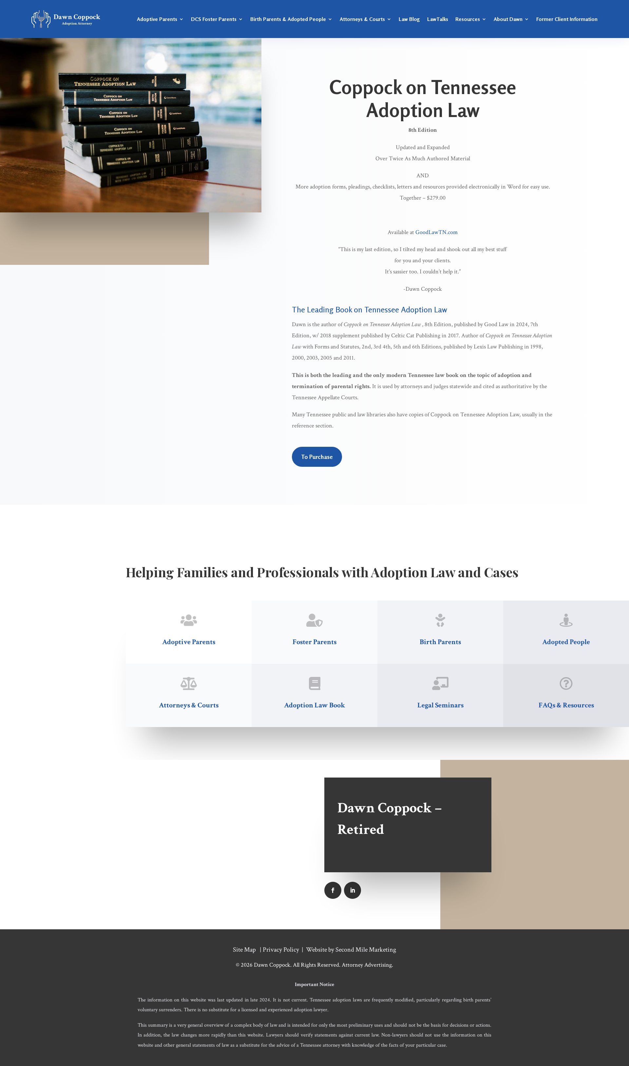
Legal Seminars (440, 705)
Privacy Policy (281, 949)
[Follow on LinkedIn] (352, 890)
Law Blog (409, 19)
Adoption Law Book (314, 705)
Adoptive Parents (157, 19)
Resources (467, 19)
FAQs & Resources (566, 705)
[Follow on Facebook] (332, 890)
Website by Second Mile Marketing (351, 949)
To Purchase (317, 456)
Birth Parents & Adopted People (288, 19)
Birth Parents (440, 642)
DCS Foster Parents (214, 19)
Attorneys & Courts (362, 19)
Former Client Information (567, 19)
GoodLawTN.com (436, 232)
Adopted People (566, 642)
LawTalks (437, 19)
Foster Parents (314, 642)
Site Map (244, 949)
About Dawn (508, 19)
